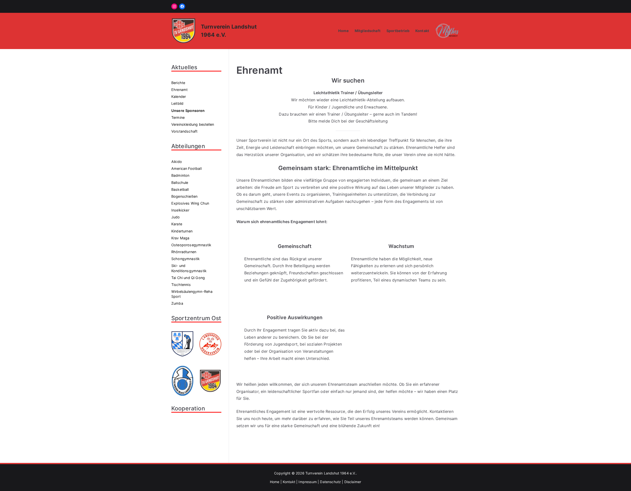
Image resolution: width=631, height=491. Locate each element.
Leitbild (177, 103)
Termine (178, 117)
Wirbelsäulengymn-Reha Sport (191, 293)
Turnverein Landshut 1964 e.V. (330, 473)
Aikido (176, 161)
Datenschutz (330, 482)
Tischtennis (181, 284)
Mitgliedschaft (368, 31)
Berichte (178, 83)
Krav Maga (180, 238)
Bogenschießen (184, 196)
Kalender (178, 96)
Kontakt (422, 31)
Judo (175, 217)
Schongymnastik (185, 259)
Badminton (180, 175)
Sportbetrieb (397, 31)
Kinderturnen (182, 231)
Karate (176, 224)
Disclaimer (352, 482)
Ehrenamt (179, 90)
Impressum (307, 482)
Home (343, 31)
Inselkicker (180, 210)
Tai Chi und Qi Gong (188, 278)
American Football (186, 168)
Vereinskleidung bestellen (192, 124)
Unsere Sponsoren (188, 110)
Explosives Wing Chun (190, 203)
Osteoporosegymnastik (191, 245)
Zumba (177, 303)
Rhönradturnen (183, 252)
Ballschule (179, 182)
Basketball (180, 189)
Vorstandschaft (184, 131)
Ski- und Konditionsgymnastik (189, 268)
